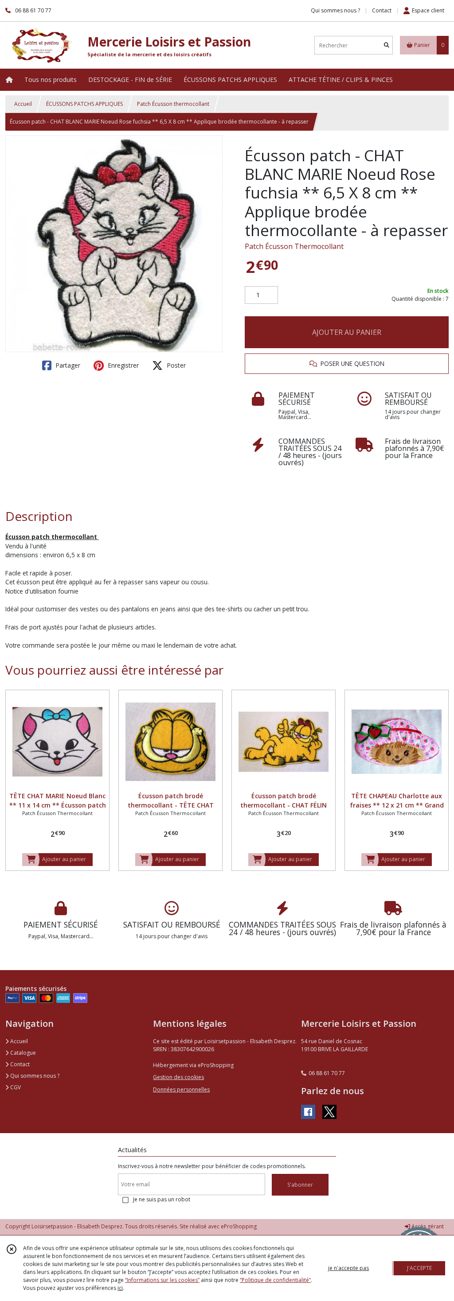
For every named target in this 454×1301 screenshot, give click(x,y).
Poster (175, 365)
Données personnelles (181, 1089)
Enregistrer (122, 365)
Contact (381, 10)
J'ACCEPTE (419, 1268)
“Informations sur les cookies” (162, 1280)
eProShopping (239, 1226)
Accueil (23, 104)
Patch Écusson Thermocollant (294, 246)
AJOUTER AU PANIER (346, 332)
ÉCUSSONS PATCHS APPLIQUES (84, 104)
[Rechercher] (386, 45)
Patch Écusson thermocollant (173, 104)
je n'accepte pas (348, 1268)
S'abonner (300, 1184)
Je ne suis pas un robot (161, 1199)
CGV (15, 1087)
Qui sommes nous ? (34, 1076)
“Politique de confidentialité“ (275, 1280)
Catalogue (22, 1052)
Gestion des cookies (178, 1077)
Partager (67, 365)
